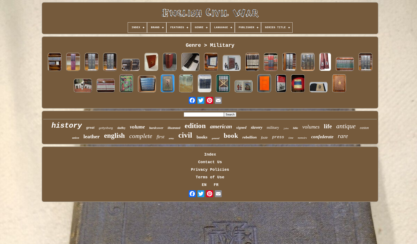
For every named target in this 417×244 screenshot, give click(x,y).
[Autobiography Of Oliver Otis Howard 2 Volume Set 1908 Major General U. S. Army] (325, 62)
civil (185, 135)
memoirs (302, 137)
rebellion (249, 137)
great (90, 127)
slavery (256, 127)
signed (241, 127)
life (328, 126)
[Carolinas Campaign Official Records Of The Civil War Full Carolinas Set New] (308, 62)
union (75, 137)
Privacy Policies (210, 170)
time (290, 137)
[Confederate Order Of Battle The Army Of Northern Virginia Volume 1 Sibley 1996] (281, 84)
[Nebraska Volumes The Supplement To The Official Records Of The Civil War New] (92, 62)
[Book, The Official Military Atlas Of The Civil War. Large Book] (298, 84)
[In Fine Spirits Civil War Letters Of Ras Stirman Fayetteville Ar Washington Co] (318, 88)
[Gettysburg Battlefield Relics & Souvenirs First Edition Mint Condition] (126, 84)
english (114, 135)
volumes (310, 127)
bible (295, 128)
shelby (121, 128)
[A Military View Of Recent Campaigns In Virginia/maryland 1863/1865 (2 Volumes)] (170, 62)
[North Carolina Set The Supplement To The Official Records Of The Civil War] (110, 62)
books (202, 137)
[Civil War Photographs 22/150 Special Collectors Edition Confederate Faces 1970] (232, 63)
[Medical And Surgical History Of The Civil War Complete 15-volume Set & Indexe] (345, 64)
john (286, 128)
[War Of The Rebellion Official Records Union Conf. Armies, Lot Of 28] (190, 62)
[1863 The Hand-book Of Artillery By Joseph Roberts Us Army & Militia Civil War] (151, 62)
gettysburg (106, 128)
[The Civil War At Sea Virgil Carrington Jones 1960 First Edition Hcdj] (186, 84)
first (160, 136)
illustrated (174, 128)
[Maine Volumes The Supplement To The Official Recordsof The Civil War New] (289, 62)
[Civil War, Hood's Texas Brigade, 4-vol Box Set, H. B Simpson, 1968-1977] (223, 84)
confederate (322, 136)
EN (204, 185)
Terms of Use (210, 177)
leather (91, 136)
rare (343, 136)
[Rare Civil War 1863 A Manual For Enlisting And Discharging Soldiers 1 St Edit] (339, 84)
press (278, 137)
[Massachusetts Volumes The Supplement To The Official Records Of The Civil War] (365, 62)
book (231, 135)
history (66, 126)
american (221, 126)
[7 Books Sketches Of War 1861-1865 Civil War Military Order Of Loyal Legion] (147, 85)
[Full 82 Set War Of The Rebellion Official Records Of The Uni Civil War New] (131, 65)
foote (264, 137)
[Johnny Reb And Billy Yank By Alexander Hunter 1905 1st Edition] (168, 84)
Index (210, 154)
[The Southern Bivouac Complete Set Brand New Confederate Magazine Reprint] (83, 86)
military (273, 127)
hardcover (156, 128)
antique (346, 126)
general (215, 138)
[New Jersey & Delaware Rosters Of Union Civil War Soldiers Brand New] (211, 62)
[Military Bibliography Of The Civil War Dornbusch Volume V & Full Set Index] (73, 62)
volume (137, 127)
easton (364, 128)
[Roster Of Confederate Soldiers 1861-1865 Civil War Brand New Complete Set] (106, 86)
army (171, 138)
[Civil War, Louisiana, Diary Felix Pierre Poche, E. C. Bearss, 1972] (264, 84)
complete (140, 135)
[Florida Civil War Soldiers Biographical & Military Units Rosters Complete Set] (252, 62)
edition (195, 126)
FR (216, 185)
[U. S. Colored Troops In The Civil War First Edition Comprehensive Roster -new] (271, 62)
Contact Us (210, 162)
